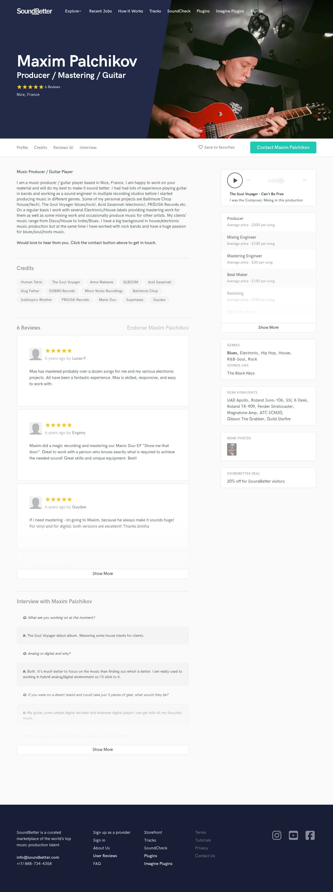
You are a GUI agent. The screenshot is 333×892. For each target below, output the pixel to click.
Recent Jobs (100, 11)
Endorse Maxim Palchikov (158, 328)
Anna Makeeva (101, 282)
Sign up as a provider (112, 832)
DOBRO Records (62, 291)
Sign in (257, 11)
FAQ (97, 863)
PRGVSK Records (75, 300)
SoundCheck (178, 11)
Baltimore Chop (145, 291)
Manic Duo (107, 300)
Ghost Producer (241, 312)
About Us (101, 848)
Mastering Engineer (244, 256)
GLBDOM (130, 282)
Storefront (153, 832)
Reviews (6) (63, 147)
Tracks (155, 11)
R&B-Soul (236, 359)
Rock (252, 359)
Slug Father (30, 291)
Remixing (235, 293)
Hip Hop (268, 353)
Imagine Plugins (230, 11)
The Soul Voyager (66, 282)
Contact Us (205, 856)
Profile (22, 147)
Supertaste (134, 300)
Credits (40, 147)
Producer (235, 218)
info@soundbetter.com (38, 857)
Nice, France (28, 94)
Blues (232, 353)
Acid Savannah (159, 282)
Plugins (203, 11)
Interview (88, 147)
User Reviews (105, 856)
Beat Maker (237, 274)
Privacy (201, 848)
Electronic (249, 353)
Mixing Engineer (241, 237)
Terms (200, 832)
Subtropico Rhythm (36, 300)
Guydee (159, 300)
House (284, 353)
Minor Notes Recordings (104, 291)
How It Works (130, 11)
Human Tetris (31, 282)
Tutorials (203, 840)
